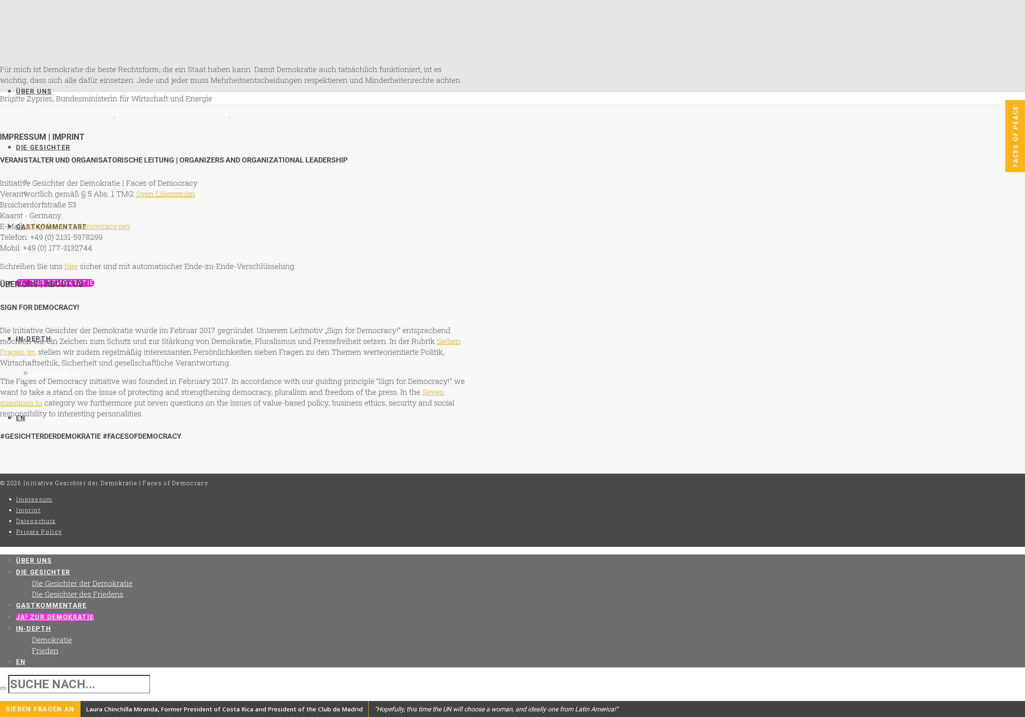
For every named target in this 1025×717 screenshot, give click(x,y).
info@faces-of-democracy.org (78, 226)
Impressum (34, 499)
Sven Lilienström (165, 194)
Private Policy (39, 532)
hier (71, 266)
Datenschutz (36, 521)
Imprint (28, 510)
